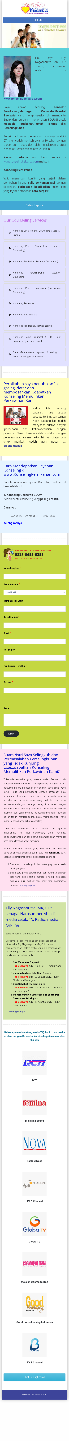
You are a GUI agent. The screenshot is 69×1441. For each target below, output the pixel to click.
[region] (34, 35)
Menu (38, 20)
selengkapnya (27, 885)
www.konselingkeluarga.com (23, 98)
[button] (35, 233)
